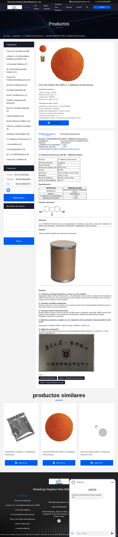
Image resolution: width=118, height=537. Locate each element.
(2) (15, 149)
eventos (69, 7)
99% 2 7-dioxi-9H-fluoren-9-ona (51, 382)
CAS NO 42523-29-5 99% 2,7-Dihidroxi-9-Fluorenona (59, 453)
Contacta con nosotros (58, 7)
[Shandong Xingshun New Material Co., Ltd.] (59, 481)
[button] (15, 432)
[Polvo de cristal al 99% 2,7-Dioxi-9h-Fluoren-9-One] (96, 427)
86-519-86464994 (104, 2)
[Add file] (72, 533)
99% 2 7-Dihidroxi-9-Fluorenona (71, 378)
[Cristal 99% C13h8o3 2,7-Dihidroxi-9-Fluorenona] (21, 427)
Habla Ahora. (19, 197)
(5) (16, 101)
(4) (17, 109)
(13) (17, 57)
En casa (15, 7)
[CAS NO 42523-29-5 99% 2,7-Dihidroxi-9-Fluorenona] (67, 63)
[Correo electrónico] (8, 190)
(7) (17, 64)
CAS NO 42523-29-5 (47, 378)
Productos (25, 7)
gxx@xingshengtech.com (81, 2)
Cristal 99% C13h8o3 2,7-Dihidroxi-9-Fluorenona (20, 453)
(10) (18, 78)
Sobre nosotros (47, 7)
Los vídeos (36, 7)
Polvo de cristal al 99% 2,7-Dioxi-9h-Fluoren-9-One (95, 453)
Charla (102, 7)
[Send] (112, 533)
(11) (16, 70)
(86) (17, 51)
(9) (16, 85)
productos (16, 36)
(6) (16, 90)
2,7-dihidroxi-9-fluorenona (33, 36)
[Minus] (112, 482)
